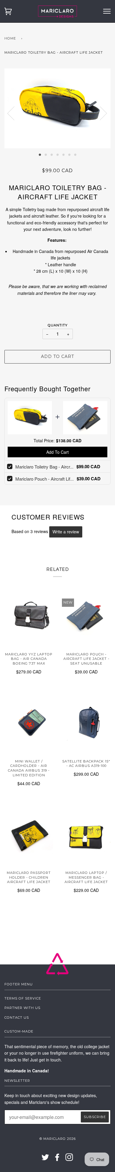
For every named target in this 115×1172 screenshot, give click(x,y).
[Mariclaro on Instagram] (69, 1159)
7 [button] (75, 154)
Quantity (58, 325)
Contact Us (16, 1017)
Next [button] (100, 112)
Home (10, 38)
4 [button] (57, 154)
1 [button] (40, 154)
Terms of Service (22, 998)
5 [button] (63, 154)
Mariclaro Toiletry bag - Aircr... (44, 466)
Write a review (65, 532)
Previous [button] (14, 112)
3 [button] (52, 154)
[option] (57, 108)
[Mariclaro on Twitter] (45, 1159)
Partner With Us (22, 1008)
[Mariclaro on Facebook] (57, 1159)
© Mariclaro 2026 (58, 1139)
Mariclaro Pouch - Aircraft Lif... (44, 479)
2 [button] (46, 154)
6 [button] (69, 154)
